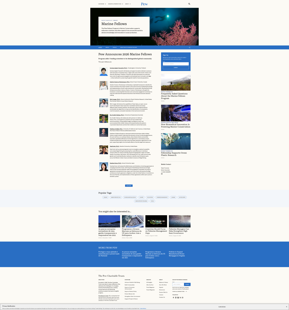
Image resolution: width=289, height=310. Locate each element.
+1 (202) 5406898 (165, 172)
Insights (148, 279)
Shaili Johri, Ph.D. (114, 146)
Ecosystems (150, 197)
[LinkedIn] (178, 297)
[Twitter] (180, 297)
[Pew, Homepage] (144, 3)
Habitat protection (116, 197)
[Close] (286, 306)
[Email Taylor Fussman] (162, 174)
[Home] (111, 276)
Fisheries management (162, 197)
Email (164, 61)
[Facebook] (173, 297)
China (152, 201)
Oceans (105, 197)
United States (182, 197)
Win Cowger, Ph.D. (115, 99)
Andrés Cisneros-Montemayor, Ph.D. (120, 82)
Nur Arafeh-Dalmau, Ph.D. (117, 115)
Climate (141, 197)
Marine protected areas (141, 201)
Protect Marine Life (106, 20)
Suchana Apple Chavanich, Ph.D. (118, 68)
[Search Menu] (189, 4)
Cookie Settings (222, 306)
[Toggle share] (190, 48)
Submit (176, 67)
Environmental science (130, 197)
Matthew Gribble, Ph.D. (116, 129)
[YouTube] (182, 297)
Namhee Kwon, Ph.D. (115, 163)
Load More (128, 185)
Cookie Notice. (143, 308)
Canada (173, 197)
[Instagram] (176, 297)
